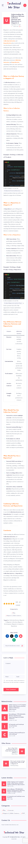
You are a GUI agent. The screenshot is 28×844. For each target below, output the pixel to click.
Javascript (11, 810)
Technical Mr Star (15, 837)
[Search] (24, 5)
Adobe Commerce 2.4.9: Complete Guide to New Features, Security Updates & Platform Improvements (17, 707)
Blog (14, 612)
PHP (23, 813)
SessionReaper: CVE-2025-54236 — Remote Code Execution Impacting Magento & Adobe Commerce (17, 716)
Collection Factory (14, 620)
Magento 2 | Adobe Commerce (14, 615)
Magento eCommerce (17, 624)
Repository (14, 626)
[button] (23, 161)
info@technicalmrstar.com (11, 824)
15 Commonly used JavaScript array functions (16, 725)
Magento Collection (12, 622)
